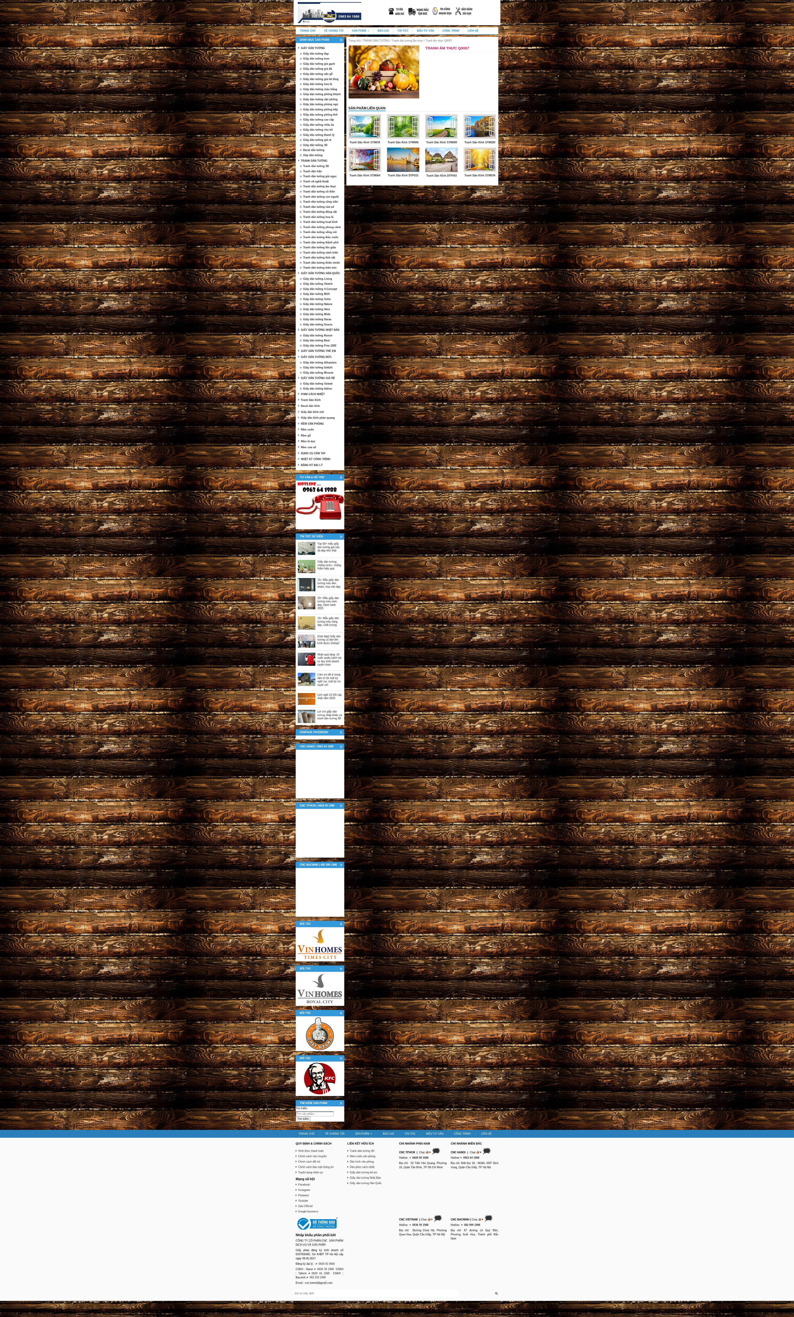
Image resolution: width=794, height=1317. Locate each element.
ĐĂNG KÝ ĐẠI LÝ (312, 465)
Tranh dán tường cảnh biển (320, 252)
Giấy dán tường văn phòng (320, 99)
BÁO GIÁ (383, 30)
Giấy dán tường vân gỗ (318, 73)
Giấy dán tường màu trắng (320, 89)
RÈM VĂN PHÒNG (312, 423)
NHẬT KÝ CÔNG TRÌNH (315, 459)
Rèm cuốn (307, 429)
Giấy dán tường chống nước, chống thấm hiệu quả (329, 565)
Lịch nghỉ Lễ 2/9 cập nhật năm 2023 (329, 696)
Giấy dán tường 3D (315, 145)
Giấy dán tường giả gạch (319, 63)
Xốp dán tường (313, 155)
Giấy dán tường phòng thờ (320, 114)
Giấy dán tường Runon (317, 335)
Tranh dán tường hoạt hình (320, 221)
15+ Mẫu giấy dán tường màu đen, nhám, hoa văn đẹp (328, 583)
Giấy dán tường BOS (316, 293)
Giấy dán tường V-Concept (320, 288)
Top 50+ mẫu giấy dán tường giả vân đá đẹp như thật (328, 547)
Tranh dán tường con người (321, 196)
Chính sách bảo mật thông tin (316, 1167)
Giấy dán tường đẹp (316, 53)
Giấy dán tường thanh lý (318, 134)
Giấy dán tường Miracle (318, 372)
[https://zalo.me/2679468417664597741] (320, 505)
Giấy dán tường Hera (316, 309)
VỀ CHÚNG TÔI (333, 30)
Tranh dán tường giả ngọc (320, 176)
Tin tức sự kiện (311, 536)
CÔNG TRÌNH (450, 30)
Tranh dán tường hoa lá (318, 217)
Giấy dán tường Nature (317, 304)
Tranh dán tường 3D (316, 166)
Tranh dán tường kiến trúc (320, 267)
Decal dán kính (310, 406)
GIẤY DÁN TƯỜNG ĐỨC (316, 357)
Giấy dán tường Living (317, 278)
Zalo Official (305, 1206)
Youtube (303, 1200)
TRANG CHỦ (308, 30)
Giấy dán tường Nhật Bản (365, 1177)
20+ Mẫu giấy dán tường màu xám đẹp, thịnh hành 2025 (328, 603)
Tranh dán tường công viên (320, 201)
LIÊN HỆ (473, 30)
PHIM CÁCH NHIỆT (313, 394)
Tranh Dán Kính (311, 400)
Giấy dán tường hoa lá (317, 84)
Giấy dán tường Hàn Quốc (366, 1183)
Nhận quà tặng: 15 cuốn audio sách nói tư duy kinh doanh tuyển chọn (329, 659)
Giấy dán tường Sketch (318, 283)
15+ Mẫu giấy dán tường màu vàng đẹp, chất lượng (328, 621)
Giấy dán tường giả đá (317, 68)
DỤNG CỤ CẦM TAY (313, 453)
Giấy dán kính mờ (312, 412)
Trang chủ (354, 40)
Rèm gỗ (306, 435)
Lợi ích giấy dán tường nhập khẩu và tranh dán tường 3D (329, 715)
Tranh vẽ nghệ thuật (316, 181)
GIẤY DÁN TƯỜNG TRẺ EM (318, 351)
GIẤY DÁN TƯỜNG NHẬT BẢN (320, 329)
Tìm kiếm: (302, 1108)
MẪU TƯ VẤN (425, 30)
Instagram (304, 1190)
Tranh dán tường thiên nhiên (321, 262)
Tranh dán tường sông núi (320, 232)
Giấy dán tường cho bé (318, 129)
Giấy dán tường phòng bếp (320, 109)
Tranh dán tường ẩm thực (407, 40)
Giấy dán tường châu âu (318, 124)
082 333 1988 (318, 1277)
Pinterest (303, 1195)
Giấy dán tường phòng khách (322, 94)
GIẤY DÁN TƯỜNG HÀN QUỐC (320, 273)
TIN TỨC (402, 30)
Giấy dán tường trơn (316, 58)
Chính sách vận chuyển (312, 1156)
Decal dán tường (313, 150)
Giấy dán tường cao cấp (318, 119)
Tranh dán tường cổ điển (319, 191)
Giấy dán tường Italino (317, 388)
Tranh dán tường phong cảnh (322, 227)
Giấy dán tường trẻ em (363, 1172)
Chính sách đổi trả (309, 1161)
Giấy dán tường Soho (317, 299)
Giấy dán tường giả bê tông (320, 79)
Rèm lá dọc (308, 441)
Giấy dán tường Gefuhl (317, 367)
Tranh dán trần (312, 171)
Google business (308, 1211)
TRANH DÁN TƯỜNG (376, 40)
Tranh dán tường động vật (320, 211)
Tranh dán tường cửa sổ (318, 206)
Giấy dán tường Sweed (317, 383)
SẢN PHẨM (359, 30)
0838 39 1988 (325, 1269)
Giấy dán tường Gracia (317, 324)
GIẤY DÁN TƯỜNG (313, 48)
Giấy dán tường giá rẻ (317, 139)
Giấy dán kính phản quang (318, 417)
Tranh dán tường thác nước (320, 237)
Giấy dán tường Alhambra (319, 362)
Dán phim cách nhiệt (362, 1167)
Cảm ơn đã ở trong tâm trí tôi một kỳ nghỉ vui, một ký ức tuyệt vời (329, 679)
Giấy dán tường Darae (317, 319)
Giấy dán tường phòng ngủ (320, 104)
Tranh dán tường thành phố (320, 242)
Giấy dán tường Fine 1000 (319, 345)
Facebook (304, 1184)
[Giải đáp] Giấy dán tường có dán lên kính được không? (329, 640)
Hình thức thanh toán (311, 1150)
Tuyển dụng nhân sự (310, 1172)
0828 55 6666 (327, 1263)
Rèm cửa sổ (308, 447)
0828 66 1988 (321, 1273)
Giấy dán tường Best (316, 340)
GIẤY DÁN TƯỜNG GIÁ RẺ (318, 378)
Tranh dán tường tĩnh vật (319, 257)
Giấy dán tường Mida (316, 314)
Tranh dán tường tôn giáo (319, 247)
